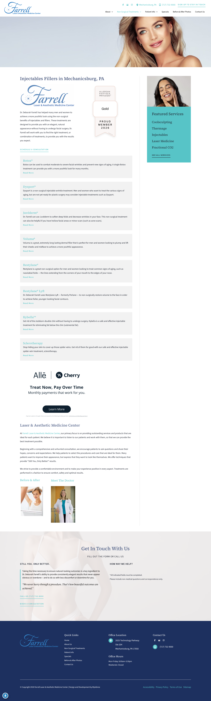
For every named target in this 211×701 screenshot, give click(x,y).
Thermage (159, 128)
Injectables (160, 135)
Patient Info (69, 652)
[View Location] (137, 5)
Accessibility (148, 687)
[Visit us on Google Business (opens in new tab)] (127, 5)
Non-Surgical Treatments (74, 648)
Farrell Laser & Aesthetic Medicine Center (41, 433)
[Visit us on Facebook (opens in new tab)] (123, 5)
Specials (67, 656)
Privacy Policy (162, 687)
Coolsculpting (162, 122)
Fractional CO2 (162, 147)
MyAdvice (96, 687)
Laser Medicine (163, 141)
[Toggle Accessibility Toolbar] (5, 696)
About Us (68, 644)
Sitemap (187, 687)
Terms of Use (176, 687)
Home (66, 640)
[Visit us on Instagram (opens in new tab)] (132, 5)
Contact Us (68, 664)
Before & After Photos (73, 660)
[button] (192, 4)
